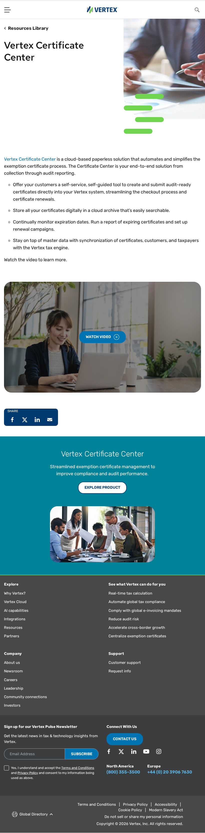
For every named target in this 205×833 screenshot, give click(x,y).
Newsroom (13, 671)
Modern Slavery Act (166, 810)
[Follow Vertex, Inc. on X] (121, 751)
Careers (11, 680)
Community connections (25, 697)
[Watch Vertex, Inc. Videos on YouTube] (146, 751)
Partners (11, 636)
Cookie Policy (130, 810)
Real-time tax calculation (130, 593)
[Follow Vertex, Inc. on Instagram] (158, 751)
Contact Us (124, 739)
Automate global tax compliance (136, 602)
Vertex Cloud (15, 602)
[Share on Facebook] (12, 419)
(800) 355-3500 (123, 771)
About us (12, 662)
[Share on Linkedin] (37, 419)
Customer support (124, 662)
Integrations (15, 619)
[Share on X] (24, 419)
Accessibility (166, 804)
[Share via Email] (50, 419)
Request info (119, 671)
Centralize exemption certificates (137, 636)
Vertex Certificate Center (30, 159)
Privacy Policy (28, 773)
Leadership (13, 688)
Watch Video (99, 337)
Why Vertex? (15, 593)
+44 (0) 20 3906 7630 (169, 771)
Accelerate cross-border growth (136, 627)
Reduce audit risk (123, 619)
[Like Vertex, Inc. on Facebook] (108, 751)
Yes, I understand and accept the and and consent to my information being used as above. (52, 773)
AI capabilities (16, 610)
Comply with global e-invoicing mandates (144, 610)
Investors (12, 705)
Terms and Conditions (77, 768)
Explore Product (102, 487)
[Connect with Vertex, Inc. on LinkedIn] (134, 751)
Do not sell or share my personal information (143, 816)
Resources (13, 627)
